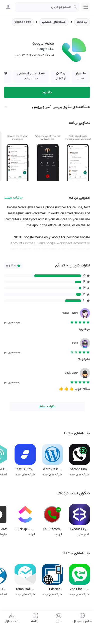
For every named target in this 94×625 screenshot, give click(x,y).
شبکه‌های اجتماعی (54, 22)
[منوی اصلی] (85, 6)
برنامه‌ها (82, 22)
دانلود (47, 92)
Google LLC (45, 49)
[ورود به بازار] (8, 6)
